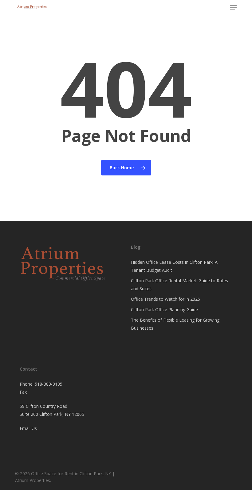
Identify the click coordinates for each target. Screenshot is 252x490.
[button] (233, 7)
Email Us (28, 428)
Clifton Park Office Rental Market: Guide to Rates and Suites (179, 284)
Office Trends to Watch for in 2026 (165, 299)
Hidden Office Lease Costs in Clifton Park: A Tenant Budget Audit (174, 266)
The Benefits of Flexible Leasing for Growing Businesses (175, 324)
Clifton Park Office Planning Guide (164, 309)
